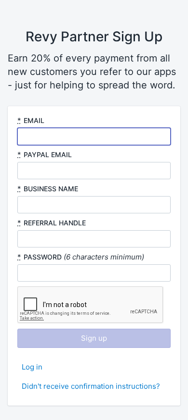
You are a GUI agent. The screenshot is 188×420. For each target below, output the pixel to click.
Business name (51, 189)
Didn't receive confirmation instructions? (91, 386)
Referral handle (55, 223)
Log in (32, 366)
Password (43, 257)
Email (34, 120)
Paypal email (48, 154)
